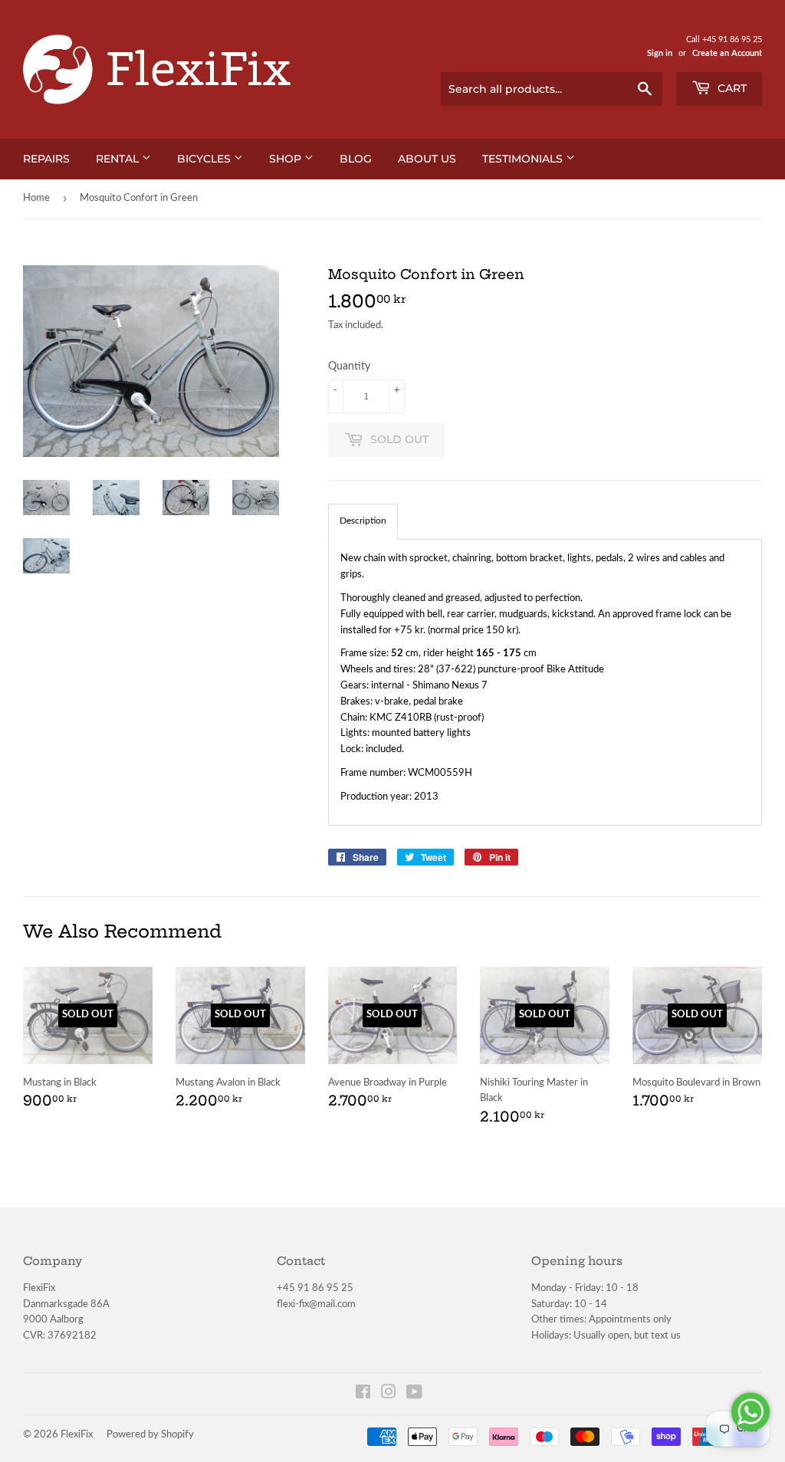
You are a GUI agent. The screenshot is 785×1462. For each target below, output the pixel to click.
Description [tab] (363, 520)
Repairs (46, 159)
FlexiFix (77, 1435)
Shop (286, 159)
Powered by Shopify (150, 1435)
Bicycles (205, 159)
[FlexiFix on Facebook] (363, 1395)
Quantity (349, 366)
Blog (356, 159)
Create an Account (727, 53)
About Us (427, 159)
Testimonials (524, 159)
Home (36, 198)
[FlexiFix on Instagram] (388, 1395)
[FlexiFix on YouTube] (414, 1395)
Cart (730, 88)
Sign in (659, 53)
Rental (119, 159)
